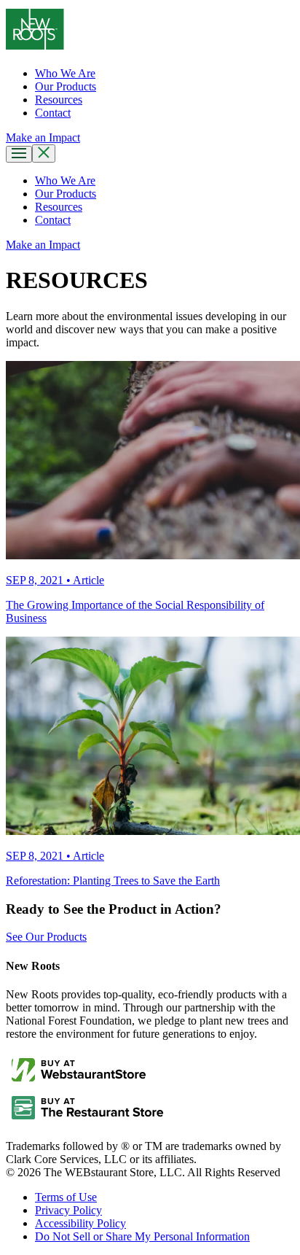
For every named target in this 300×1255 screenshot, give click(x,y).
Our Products (65, 86)
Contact (53, 112)
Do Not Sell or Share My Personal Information (142, 1236)
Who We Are (65, 73)
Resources (58, 99)
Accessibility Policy (80, 1223)
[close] (43, 153)
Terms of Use (66, 1197)
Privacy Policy (68, 1210)
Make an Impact (43, 244)
